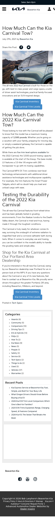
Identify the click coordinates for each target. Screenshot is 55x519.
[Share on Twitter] (29, 47)
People (14, 350)
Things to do (16, 363)
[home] (27, 8)
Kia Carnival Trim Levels (27, 107)
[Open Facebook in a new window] (20, 479)
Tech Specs (17, 303)
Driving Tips (16, 329)
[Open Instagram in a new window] (35, 479)
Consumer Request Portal (32, 504)
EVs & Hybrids (17, 333)
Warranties (16, 373)
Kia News (15, 343)
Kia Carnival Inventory (27, 101)
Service (14, 356)
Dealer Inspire (27, 509)
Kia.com (48, 501)
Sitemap (39, 501)
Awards (14, 319)
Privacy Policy (9, 501)
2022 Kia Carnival (22, 85)
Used (13, 366)
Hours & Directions (26, 501)
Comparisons (17, 326)
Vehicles (14, 370)
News (13, 346)
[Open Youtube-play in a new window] (27, 479)
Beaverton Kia (26, 39)
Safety (14, 353)
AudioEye (15, 504)
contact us (14, 279)
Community (16, 323)
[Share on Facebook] (21, 47)
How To (14, 340)
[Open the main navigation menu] (4, 9)
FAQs (13, 336)
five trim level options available (31, 152)
